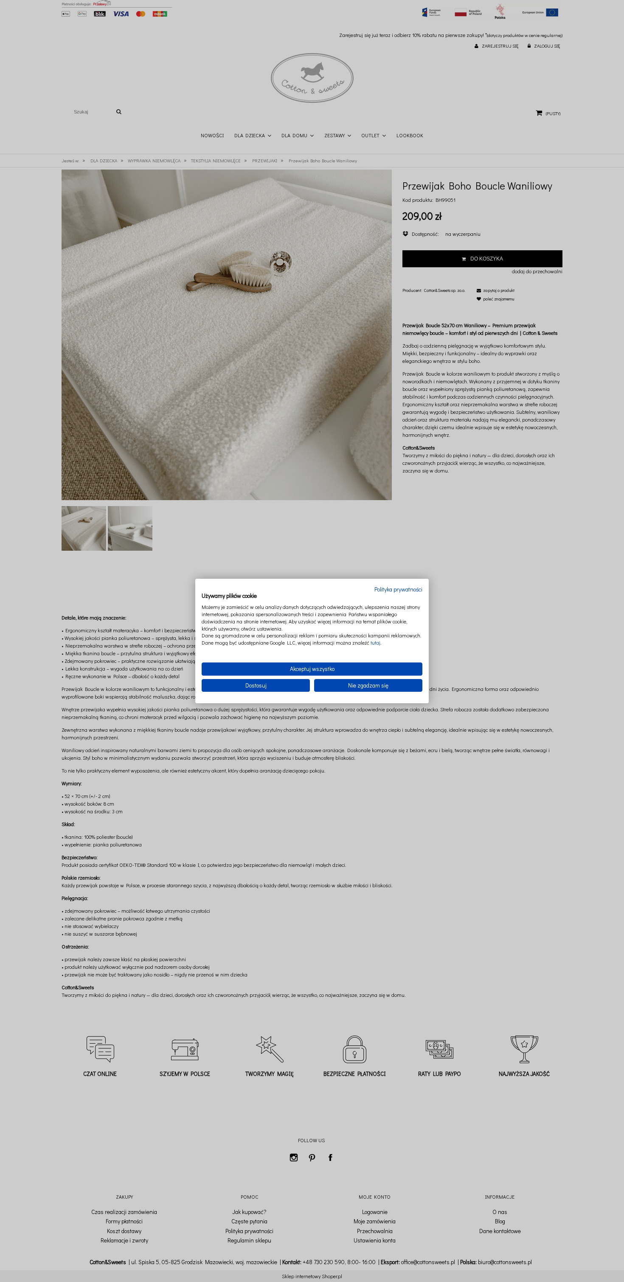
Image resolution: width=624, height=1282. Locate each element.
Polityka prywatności (398, 589)
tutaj (375, 642)
